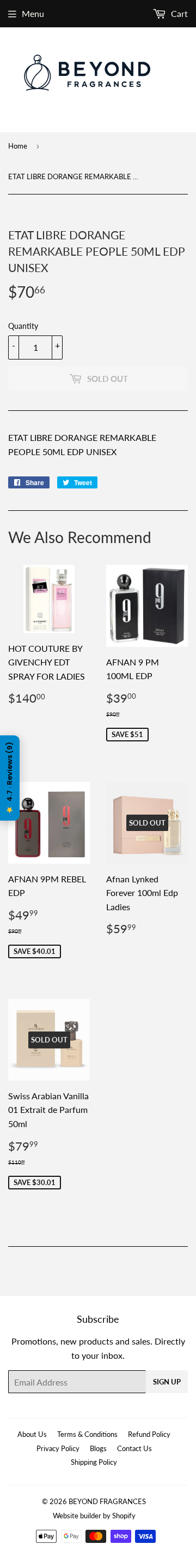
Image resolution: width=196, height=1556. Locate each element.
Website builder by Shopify (94, 1515)
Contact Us (134, 1448)
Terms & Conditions (87, 1434)
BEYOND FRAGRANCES (107, 1501)
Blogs (98, 1448)
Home (17, 146)
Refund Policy (149, 1434)
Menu (33, 13)
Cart (178, 13)
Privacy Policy (57, 1448)
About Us (32, 1434)
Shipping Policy (94, 1462)
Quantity (23, 326)
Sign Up (167, 1381)
